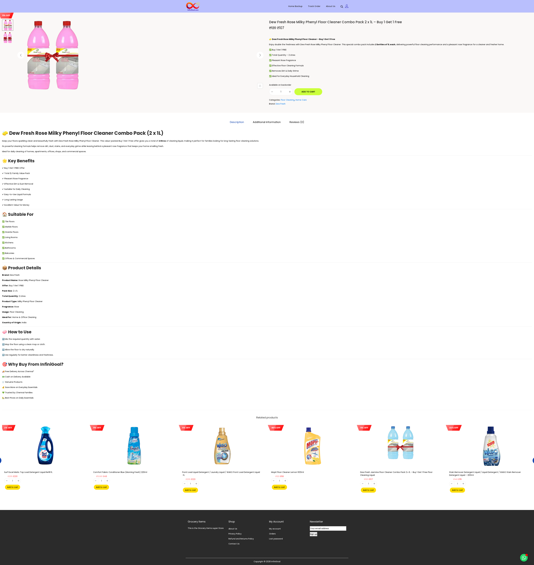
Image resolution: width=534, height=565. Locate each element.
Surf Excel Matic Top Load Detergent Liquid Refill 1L (28, 472)
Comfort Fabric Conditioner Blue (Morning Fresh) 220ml (120, 472)
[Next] (260, 55)
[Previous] (20, 55)
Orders (272, 533)
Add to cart (308, 91)
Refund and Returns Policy (241, 538)
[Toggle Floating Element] (524, 558)
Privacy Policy (235, 533)
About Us (232, 528)
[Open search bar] (341, 6)
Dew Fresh (280, 103)
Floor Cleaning (288, 100)
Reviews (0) (297, 122)
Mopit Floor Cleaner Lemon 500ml (287, 472)
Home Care (301, 100)
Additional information (267, 122)
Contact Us (233, 543)
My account (275, 528)
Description (237, 122)
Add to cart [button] (12, 487)
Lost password (276, 538)
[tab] (237, 122)
